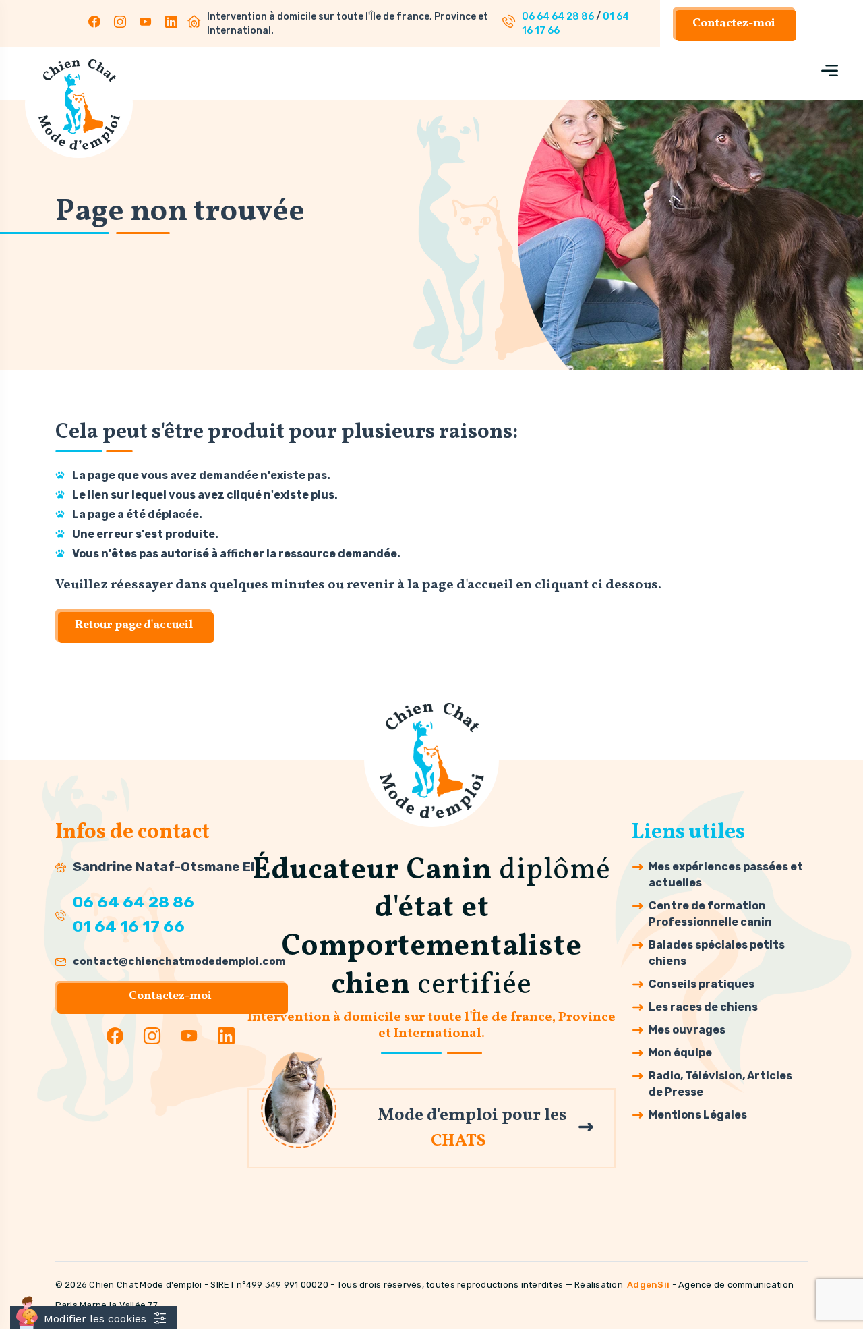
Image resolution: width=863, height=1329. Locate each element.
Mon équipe (680, 1052)
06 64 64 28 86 (558, 16)
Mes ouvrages (687, 1029)
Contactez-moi (733, 23)
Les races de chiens (703, 1006)
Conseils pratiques (701, 984)
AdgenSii (648, 1285)
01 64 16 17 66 (129, 926)
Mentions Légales (698, 1114)
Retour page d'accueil (134, 625)
